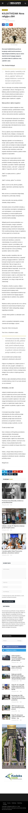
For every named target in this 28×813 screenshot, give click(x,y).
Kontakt (5, 804)
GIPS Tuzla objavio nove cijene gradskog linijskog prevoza (18, 707)
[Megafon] (14, 3)
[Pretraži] (25, 3)
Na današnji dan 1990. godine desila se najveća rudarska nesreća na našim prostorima (18, 698)
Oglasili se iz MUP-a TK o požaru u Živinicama (18, 667)
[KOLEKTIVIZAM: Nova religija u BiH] (14, 36)
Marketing (19, 803)
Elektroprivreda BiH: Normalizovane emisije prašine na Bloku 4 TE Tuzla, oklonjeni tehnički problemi (18, 676)
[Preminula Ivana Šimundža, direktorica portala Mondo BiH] (14, 491)
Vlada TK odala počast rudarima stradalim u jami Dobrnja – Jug (18, 716)
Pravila (4, 803)
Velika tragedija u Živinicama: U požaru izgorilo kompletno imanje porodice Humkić (18, 658)
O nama (8, 803)
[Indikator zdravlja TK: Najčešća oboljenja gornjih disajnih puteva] (14, 516)
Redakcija (14, 803)
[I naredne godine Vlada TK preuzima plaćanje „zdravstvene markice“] (14, 541)
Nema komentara (11, 20)
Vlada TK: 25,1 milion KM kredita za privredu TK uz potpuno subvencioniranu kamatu (18, 687)
